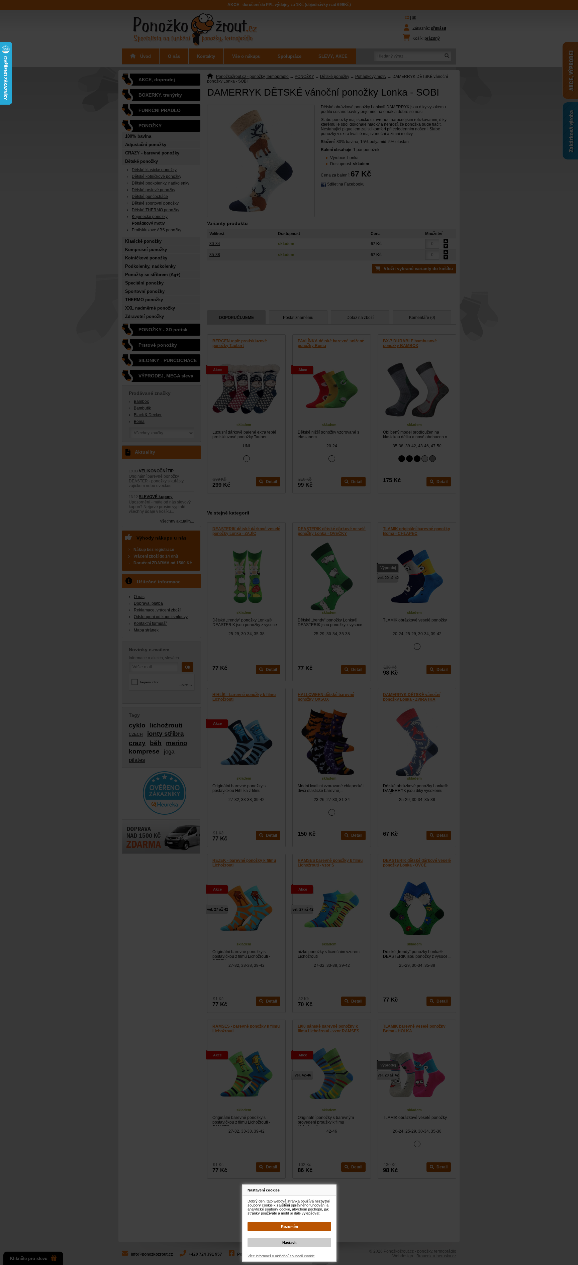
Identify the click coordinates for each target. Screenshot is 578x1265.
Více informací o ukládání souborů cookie (281, 1256)
